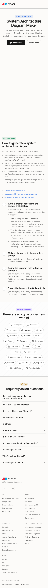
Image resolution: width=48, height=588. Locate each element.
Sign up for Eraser (16, 43)
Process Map (15, 357)
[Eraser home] (8, 4)
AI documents (30, 508)
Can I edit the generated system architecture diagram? (17, 397)
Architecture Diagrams (10, 498)
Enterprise (6, 566)
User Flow (25, 363)
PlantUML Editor (35, 368)
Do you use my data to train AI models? (20, 443)
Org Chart (40, 363)
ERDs (27, 543)
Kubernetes (39, 341)
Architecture (18, 325)
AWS (40, 336)
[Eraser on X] (4, 488)
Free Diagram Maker (9, 543)
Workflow (10, 363)
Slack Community (9, 572)
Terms (17, 585)
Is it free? (6, 424)
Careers (5, 569)
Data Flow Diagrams (32, 530)
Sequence (13, 330)
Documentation (7, 505)
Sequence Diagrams (32, 534)
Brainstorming (7, 508)
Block (17, 352)
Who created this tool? (12, 417)
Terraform (23, 341)
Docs (5, 547)
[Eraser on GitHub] (13, 488)
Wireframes (6, 511)
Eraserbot (28, 502)
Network (27, 336)
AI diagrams (29, 498)
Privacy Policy (7, 585)
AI (3, 562)
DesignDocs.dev (9, 550)
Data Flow (13, 336)
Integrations (29, 511)
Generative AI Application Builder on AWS (19, 197)
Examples (5, 527)
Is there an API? (9, 430)
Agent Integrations (9, 537)
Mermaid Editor (15, 368)
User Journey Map (34, 357)
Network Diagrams (32, 537)
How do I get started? (12, 449)
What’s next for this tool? (13, 456)
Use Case (14, 346)
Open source (29, 518)
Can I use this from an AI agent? (17, 411)
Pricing (4, 559)
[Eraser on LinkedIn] (8, 488)
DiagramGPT (6, 540)
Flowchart (27, 330)
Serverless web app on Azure (14, 191)
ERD (40, 330)
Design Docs (6, 502)
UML (38, 346)
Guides (4, 534)
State (27, 346)
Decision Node (7, 530)
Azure (10, 341)
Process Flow (31, 352)
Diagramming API (31, 505)
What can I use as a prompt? (15, 405)
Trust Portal (25, 585)
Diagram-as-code (32, 515)
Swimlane (33, 325)
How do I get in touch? (12, 462)
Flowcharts (29, 540)
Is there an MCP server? (13, 437)
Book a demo (34, 43)
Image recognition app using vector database (20, 194)
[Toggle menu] (43, 4)
